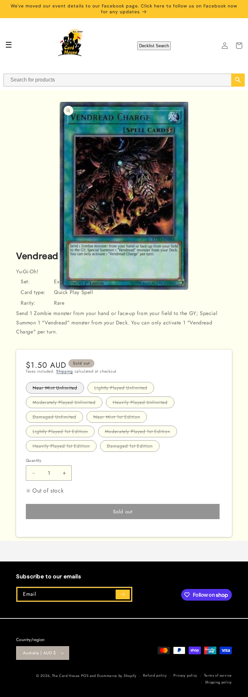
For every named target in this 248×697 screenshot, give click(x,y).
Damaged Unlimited (58, 418)
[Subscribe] (123, 594)
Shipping (64, 371)
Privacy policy (185, 675)
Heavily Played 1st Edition (65, 447)
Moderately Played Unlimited (67, 403)
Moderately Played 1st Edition (141, 432)
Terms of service (218, 675)
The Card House (66, 675)
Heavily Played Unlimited (143, 403)
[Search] (238, 80)
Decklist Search (154, 45)
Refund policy (155, 675)
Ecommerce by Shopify (117, 675)
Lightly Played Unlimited (124, 389)
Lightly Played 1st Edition (64, 432)
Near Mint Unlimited (58, 389)
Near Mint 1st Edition (120, 418)
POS (84, 675)
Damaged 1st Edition (133, 447)
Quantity (33, 460)
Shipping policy (218, 682)
